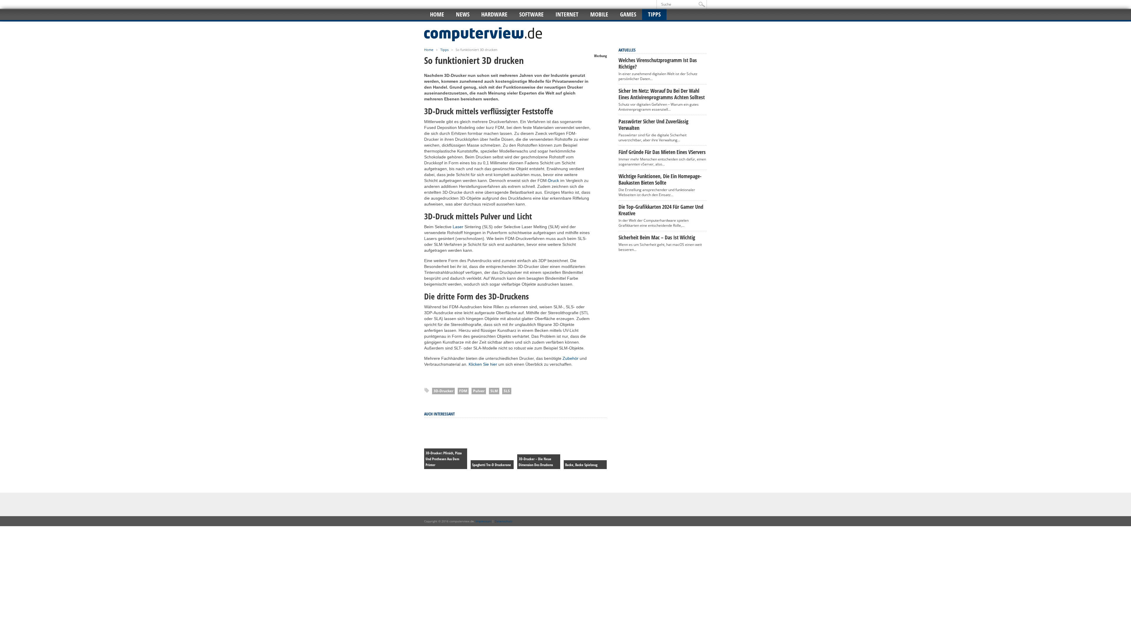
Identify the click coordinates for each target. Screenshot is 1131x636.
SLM (494, 390)
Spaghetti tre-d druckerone (491, 464)
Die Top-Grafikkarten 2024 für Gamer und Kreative (661, 209)
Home (437, 14)
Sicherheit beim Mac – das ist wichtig (657, 237)
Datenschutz (503, 521)
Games (628, 14)
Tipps (654, 14)
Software (531, 14)
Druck (553, 180)
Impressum (483, 521)
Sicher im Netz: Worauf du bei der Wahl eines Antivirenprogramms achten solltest (662, 93)
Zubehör (570, 358)
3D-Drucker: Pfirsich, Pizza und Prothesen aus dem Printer (444, 458)
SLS (507, 390)
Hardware (494, 14)
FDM (463, 390)
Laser (458, 226)
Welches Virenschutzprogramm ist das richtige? (658, 63)
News (462, 14)
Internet (566, 14)
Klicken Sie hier (483, 364)
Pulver (479, 390)
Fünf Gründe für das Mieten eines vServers (662, 152)
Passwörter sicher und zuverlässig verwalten (653, 124)
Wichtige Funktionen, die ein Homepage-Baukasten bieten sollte (660, 179)
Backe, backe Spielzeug (581, 464)
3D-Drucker (443, 390)
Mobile (599, 14)
